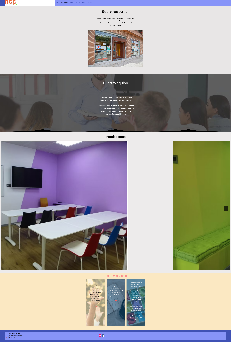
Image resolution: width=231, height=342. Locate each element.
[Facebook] (103, 335)
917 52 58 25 (13, 337)
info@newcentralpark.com (15, 335)
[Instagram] (100, 335)
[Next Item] (226, 208)
